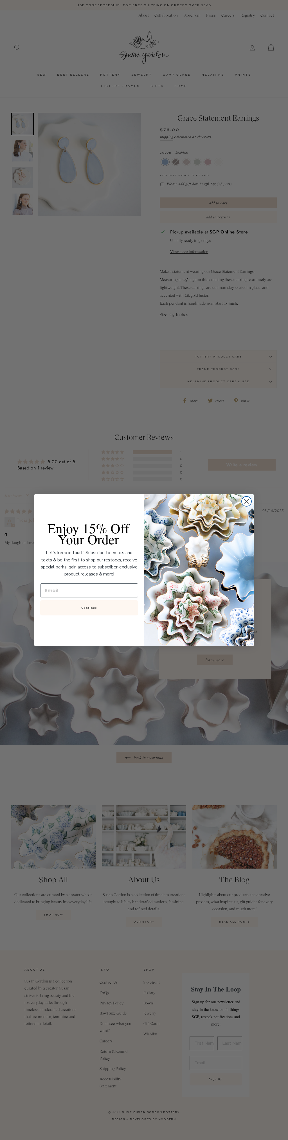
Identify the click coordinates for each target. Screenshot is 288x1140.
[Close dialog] (246, 501)
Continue (89, 608)
